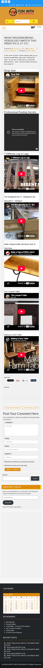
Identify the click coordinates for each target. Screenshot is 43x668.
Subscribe (8, 502)
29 (37, 608)
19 (21, 606)
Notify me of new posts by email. (16, 465)
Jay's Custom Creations (14, 628)
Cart (29, 5)
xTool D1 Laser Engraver (14, 632)
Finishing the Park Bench (13, 408)
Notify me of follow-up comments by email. (19, 462)
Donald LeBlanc (11, 624)
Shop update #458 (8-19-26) (16, 653)
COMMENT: (9, 422)
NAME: (7, 438)
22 (37, 606)
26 (21, 608)
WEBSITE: (8, 454)
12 (21, 604)
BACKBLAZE (10, 622)
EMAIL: (7, 446)
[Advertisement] (11, 544)
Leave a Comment (10, 51)
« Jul (4, 612)
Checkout (37, 5)
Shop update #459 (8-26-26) (16, 647)
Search (5, 475)
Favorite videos (31, 51)
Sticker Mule (10, 630)
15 (37, 604)
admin (31, 48)
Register (21, 5)
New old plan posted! (31, 408)
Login (13, 5)
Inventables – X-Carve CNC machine (18, 626)
